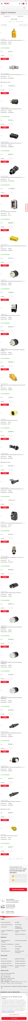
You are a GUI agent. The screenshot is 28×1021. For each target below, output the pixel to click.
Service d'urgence (10, 899)
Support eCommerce (20, 934)
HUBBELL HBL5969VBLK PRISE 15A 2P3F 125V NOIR (11, 143)
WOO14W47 (3, 834)
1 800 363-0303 (15, 981)
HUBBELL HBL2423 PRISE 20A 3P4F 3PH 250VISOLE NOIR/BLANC (11, 663)
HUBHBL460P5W (4, 453)
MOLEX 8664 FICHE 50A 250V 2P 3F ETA (9, 420)
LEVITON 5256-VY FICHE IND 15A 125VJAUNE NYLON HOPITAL (13, 40)
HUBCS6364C (4, 591)
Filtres (7, 16)
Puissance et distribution (7, 944)
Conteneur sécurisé (6, 963)
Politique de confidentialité (18, 927)
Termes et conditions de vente (7, 931)
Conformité (4, 927)
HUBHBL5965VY (4, 383)
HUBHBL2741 (3, 280)
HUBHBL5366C (4, 766)
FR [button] (25, 0)
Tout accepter (14, 1018)
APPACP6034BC (4, 176)
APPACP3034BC (4, 556)
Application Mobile (20, 958)
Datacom (17, 944)
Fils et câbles (18, 946)
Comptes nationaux (20, 961)
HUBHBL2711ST (4, 348)
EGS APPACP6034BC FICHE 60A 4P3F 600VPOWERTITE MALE (13, 177)
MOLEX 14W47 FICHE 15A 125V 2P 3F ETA (9, 835)
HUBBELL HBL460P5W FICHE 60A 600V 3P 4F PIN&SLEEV (12, 454)
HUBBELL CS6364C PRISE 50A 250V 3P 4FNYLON (11, 592)
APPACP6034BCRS (5, 73)
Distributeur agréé (10, 905)
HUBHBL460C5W (4, 487)
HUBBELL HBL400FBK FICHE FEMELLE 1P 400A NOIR (11, 733)
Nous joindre (4, 934)
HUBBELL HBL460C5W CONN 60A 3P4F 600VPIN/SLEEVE (12, 488)
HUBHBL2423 (4, 661)
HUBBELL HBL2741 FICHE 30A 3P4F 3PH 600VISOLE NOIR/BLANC (14, 281)
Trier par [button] (20, 16)
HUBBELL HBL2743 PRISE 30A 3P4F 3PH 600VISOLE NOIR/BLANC (11, 698)
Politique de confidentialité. (7, 1011)
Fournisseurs (18, 924)
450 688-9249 (6, 976)
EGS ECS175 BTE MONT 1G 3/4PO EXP (8, 211)
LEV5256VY (3, 39)
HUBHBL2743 (4, 696)
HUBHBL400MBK (4, 800)
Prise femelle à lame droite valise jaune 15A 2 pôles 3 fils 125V (13, 246)
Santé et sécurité (5, 951)
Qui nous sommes (5, 922)
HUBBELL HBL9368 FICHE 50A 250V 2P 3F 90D (10, 315)
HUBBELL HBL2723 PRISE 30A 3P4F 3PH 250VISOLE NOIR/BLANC (11, 627)
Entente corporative (20, 963)
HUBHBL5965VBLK (5, 107)
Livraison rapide (10, 911)
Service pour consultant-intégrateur (7, 966)
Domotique (4, 948)
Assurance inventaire (6, 961)
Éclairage (3, 946)
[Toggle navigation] (2, 3)
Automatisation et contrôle (5, 941)
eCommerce (4, 958)
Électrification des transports (19, 951)
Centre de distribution (7, 924)
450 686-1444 (8, 980)
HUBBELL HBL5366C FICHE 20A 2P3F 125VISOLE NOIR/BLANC (13, 767)
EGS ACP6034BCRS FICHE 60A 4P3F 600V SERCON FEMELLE (13, 74)
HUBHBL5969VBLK (5, 142)
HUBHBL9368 (4, 314)
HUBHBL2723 (4, 625)
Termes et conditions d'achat (20, 931)
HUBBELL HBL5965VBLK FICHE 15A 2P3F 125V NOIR (11, 108)
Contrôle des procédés (21, 940)
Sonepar (17, 922)
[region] (14, 1007)
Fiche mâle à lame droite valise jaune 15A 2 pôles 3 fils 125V (13, 385)
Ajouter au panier (4, 59)
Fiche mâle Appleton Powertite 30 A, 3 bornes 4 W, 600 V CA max (12, 558)
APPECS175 (3, 210)
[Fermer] (26, 994)
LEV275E (2, 522)
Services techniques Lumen (20, 966)
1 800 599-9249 (11, 978)
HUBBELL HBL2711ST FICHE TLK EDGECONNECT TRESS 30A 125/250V (12, 350)
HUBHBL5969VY (4, 244)
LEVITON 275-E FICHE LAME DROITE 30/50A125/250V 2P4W (13, 523)
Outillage (17, 948)
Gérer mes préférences (14, 1014)
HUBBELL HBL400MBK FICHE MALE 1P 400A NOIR (11, 801)
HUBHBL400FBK (4, 731)
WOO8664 (3, 419)
